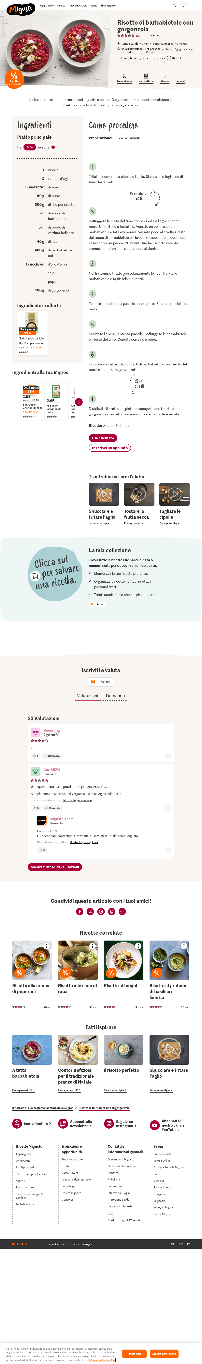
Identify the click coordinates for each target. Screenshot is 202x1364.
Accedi (100, 604)
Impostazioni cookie (120, 1206)
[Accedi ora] (185, 5)
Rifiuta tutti (134, 1354)
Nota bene (53, 147)
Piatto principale (155, 58)
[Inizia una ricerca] (174, 5)
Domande (115, 695)
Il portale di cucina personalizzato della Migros (42, 1107)
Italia (175, 58)
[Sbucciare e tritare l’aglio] (169, 1064)
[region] (101, 1353)
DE (173, 1244)
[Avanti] (79, 402)
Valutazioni (87, 695)
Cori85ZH (51, 769)
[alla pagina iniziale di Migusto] (21, 6)
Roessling (51, 730)
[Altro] (168, 756)
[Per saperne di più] (104, 516)
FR (181, 1244)
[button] (35, 733)
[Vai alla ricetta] (32, 975)
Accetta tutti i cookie (164, 1354)
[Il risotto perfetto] (123, 1064)
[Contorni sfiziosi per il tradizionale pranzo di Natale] (78, 1064)
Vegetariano (131, 58)
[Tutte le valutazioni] (126, 35)
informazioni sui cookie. (102, 1360)
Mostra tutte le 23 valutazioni (55, 866)
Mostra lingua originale (77, 800)
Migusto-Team (62, 818)
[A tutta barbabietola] (32, 1064)
